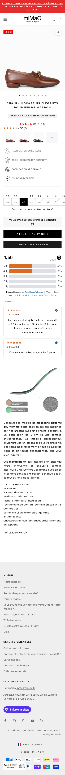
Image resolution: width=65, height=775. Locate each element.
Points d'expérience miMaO (20, 593)
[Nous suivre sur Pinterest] (23, 720)
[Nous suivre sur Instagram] (14, 720)
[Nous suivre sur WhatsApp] (41, 720)
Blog (6, 631)
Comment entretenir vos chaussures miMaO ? (32, 654)
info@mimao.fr (25, 688)
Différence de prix (14, 671)
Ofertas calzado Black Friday (21, 625)
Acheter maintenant (32, 244)
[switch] (22, 766)
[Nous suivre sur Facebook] (5, 720)
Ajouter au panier (32, 233)
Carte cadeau (11, 659)
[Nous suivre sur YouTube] (32, 720)
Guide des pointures (16, 648)
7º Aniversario (12, 620)
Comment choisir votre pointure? (33, 209)
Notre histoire (12, 581)
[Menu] (24, 763)
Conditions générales (21, 730)
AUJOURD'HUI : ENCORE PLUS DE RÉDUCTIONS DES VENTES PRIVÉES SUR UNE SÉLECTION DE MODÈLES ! (32, 6)
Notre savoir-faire (14, 587)
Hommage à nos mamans (19, 614)
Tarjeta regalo (12, 599)
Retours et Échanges (16, 665)
